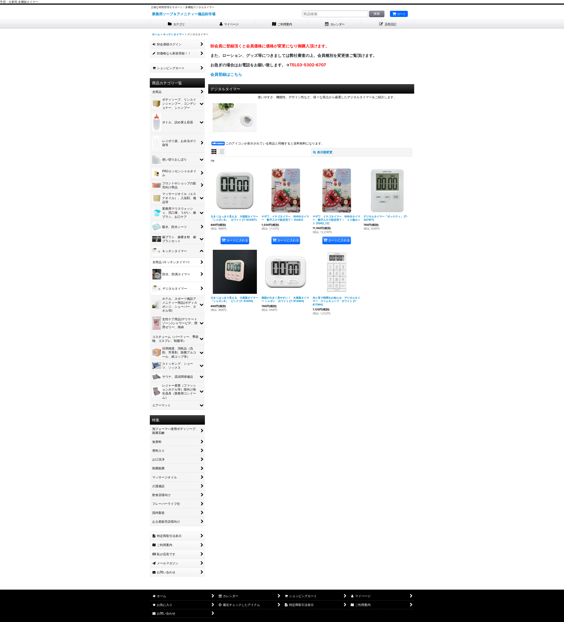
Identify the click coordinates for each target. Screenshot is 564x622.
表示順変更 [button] (324, 152)
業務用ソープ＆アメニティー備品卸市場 (183, 14)
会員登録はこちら (226, 74)
